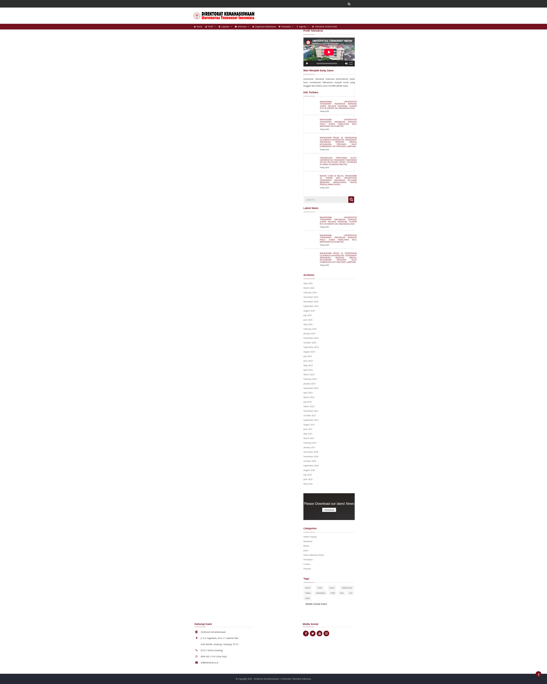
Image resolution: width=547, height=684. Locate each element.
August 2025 (309, 310)
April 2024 (308, 370)
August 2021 (309, 424)
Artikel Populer (310, 536)
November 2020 (310, 456)
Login (324, 4)
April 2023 (308, 392)
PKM (332, 593)
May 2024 (308, 365)
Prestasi (307, 568)
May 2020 (308, 483)
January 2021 (309, 447)
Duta (320, 587)
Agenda (302, 26)
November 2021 (310, 411)
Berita (306, 545)
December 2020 (310, 452)
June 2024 (308, 360)
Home (199, 26)
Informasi (242, 26)
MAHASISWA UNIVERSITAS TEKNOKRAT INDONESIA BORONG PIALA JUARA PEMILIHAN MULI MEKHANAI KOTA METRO (338, 122)
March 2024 (308, 374)
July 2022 (307, 401)
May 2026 (308, 283)
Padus (308, 593)
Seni (342, 593)
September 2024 (311, 347)
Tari (350, 593)
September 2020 (311, 465)
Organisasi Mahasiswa (265, 26)
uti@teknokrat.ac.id (209, 662)
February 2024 (310, 379)
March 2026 (308, 288)
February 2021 (310, 442)
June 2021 (308, 429)
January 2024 (309, 383)
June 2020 (308, 479)
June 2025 (308, 319)
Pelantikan (320, 593)
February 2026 (310, 292)
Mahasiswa (347, 587)
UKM (307, 598)
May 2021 (308, 433)
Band (307, 587)
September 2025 (311, 306)
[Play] (307, 63)
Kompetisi (286, 26)
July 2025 (307, 315)
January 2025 (309, 333)
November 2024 (310, 338)
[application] (329, 52)
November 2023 (310, 388)
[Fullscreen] (351, 63)
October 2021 (309, 415)
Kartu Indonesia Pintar (313, 555)
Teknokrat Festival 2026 (326, 26)
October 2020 (309, 461)
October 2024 (309, 342)
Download (329, 509)
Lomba (306, 564)
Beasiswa (307, 541)
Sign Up (339, 4)
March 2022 (308, 406)
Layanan (225, 26)
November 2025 (310, 301)
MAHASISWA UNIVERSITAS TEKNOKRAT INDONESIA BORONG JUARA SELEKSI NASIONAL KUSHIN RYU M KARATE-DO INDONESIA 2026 (338, 105)
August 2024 (309, 351)
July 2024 (307, 356)
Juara (305, 550)
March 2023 (308, 397)
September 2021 (311, 420)
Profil (210, 26)
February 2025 (310, 329)
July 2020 (307, 474)
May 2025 (308, 324)
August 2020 (309, 470)
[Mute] (346, 63)
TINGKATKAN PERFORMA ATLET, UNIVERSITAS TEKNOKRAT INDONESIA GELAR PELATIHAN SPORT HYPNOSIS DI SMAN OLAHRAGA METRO (338, 161)
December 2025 (310, 297)
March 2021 (308, 438)
